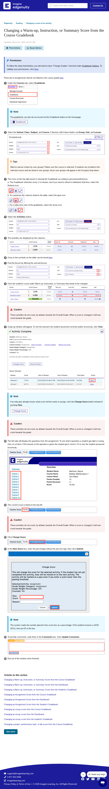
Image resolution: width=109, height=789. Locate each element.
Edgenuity (8, 23)
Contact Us (98, 5)
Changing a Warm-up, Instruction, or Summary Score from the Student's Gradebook (40, 689)
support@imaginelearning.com (20, 773)
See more (10, 731)
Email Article (35, 48)
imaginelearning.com (16, 780)
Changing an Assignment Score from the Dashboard (26, 699)
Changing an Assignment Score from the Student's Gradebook (31, 704)
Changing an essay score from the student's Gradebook (28, 719)
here (36, 69)
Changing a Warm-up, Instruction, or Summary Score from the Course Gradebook (39, 680)
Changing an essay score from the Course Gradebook (27, 709)
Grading (19, 23)
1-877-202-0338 (14, 777)
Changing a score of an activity (38, 23)
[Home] (19, 5)
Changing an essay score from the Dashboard (24, 714)
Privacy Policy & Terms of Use (17, 784)
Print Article (14, 48)
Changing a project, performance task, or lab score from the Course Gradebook (38, 724)
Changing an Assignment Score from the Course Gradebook (30, 694)
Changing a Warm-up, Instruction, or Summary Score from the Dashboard (36, 685)
